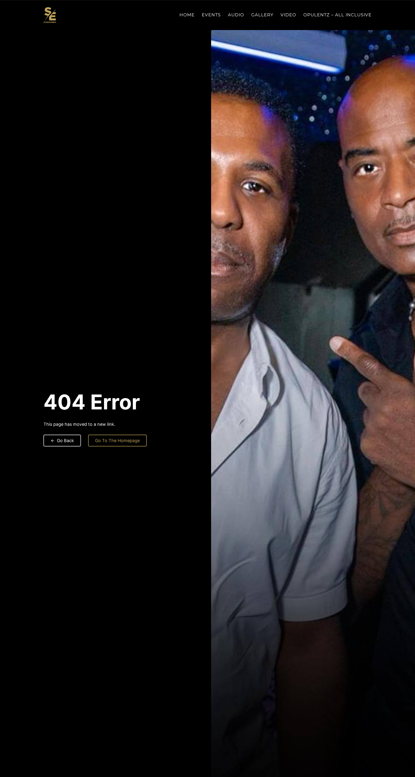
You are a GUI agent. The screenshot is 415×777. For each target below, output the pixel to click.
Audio (236, 15)
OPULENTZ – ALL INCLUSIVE (337, 15)
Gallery (262, 15)
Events (211, 15)
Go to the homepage (117, 440)
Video (288, 15)
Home (187, 15)
